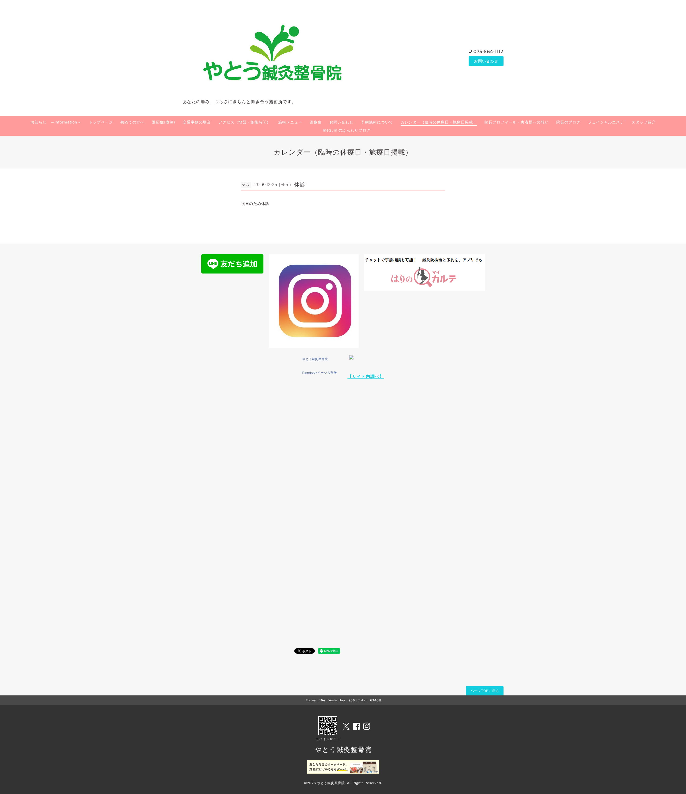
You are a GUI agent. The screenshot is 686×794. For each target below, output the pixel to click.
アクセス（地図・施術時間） (244, 122)
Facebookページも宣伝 (319, 372)
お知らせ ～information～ (56, 122)
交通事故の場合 (197, 122)
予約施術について (377, 122)
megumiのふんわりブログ (347, 130)
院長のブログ (568, 122)
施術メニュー (290, 122)
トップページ (101, 122)
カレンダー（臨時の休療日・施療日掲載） (439, 122)
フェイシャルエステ (606, 122)
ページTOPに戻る (485, 691)
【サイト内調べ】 (366, 376)
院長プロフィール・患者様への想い (516, 122)
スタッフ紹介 (644, 122)
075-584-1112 (489, 51)
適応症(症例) (163, 122)
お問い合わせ (486, 61)
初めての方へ (132, 122)
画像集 (316, 122)
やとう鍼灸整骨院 (315, 359)
